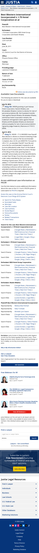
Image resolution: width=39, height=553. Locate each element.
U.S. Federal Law (8, 501)
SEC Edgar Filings (29, 254)
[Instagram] (18, 525)
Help (19, 540)
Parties (7, 215)
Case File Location (11, 206)
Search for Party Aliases (13, 200)
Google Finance (21, 252)
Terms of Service (19, 543)
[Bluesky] (23, 525)
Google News (20, 230)
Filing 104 (8, 107)
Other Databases (8, 510)
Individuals (6, 488)
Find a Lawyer (6, 430)
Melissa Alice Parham (22, 306)
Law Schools (7, 497)
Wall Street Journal (21, 232)
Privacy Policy (19, 546)
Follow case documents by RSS (27, 92)
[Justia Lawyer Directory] (29, 525)
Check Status (9, 219)
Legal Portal (19, 533)
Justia (22, 521)
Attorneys (8, 204)
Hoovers (19, 254)
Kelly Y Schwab (19, 309)
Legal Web (19, 237)
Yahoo (17, 239)
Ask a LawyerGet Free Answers (8, 355)
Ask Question (19, 365)
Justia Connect (19, 530)
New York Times (25, 234)
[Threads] (21, 525)
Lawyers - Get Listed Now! (19, 444)
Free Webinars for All (9, 373)
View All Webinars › (19, 412)
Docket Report (9, 211)
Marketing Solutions (10, 515)
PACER (14, 191)
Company (19, 536)
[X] (26, 525)
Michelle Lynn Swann (22, 312)
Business (5, 493)
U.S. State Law (7, 506)
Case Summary (10, 209)
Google (26, 237)
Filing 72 (8, 134)
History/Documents (11, 213)
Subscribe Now (19, 469)
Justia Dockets (20, 257)
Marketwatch (30, 230)
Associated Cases (10, 202)
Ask (21, 239)
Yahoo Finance (32, 252)
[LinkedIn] (10, 525)
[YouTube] (13, 525)
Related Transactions (12, 217)
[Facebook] (16, 525)
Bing (32, 237)
